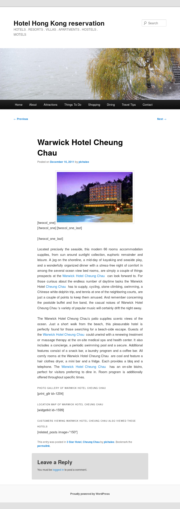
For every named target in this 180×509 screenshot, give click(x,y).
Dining (111, 104)
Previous (21, 119)
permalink (43, 446)
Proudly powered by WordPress (90, 494)
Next (161, 119)
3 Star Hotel (74, 442)
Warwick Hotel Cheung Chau (83, 275)
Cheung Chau (56, 286)
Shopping (94, 104)
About (33, 104)
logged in (58, 469)
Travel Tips (129, 104)
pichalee (84, 162)
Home (18, 104)
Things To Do (72, 104)
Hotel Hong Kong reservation (59, 23)
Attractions (51, 104)
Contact (148, 104)
